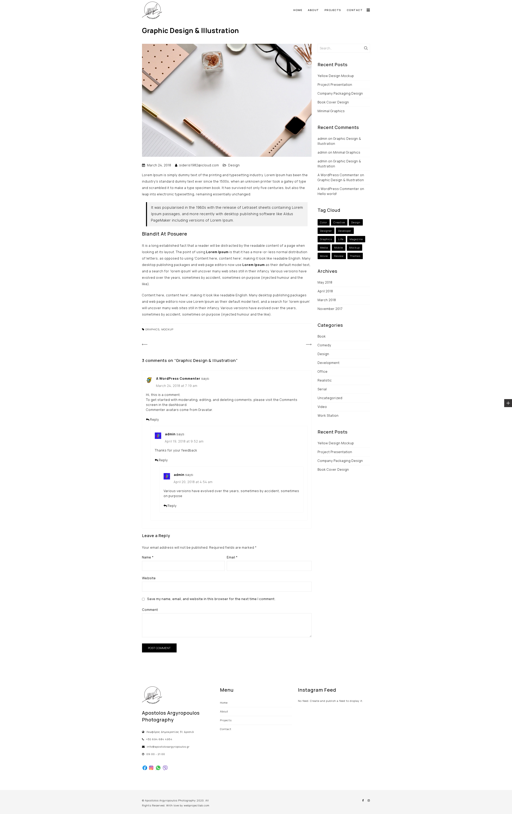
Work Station (328, 415)
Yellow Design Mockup (336, 76)
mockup (167, 329)
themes (355, 256)
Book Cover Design (333, 102)
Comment (150, 609)
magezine (356, 239)
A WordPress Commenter (178, 378)
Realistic (325, 380)
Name (148, 557)
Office (323, 371)
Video (322, 407)
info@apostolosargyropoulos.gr (168, 746)
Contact (355, 10)
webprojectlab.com (196, 805)
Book (322, 336)
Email (232, 557)
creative (339, 222)
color (323, 222)
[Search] (366, 48)
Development (329, 363)
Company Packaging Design (340, 93)
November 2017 (330, 309)
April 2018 (325, 291)
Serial (322, 389)
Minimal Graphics (331, 111)
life (340, 239)
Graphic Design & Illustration (341, 180)
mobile (338, 247)
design (355, 222)
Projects (333, 10)
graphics (152, 329)
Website (149, 578)
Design (234, 165)
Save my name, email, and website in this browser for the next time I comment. (211, 599)
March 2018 (327, 300)
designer (326, 231)
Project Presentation (335, 84)
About (313, 10)
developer (344, 231)
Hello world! (327, 194)
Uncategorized (330, 398)
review (339, 256)
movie (324, 256)
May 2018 (325, 282)
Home (297, 10)
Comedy (324, 345)
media (324, 247)
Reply (154, 419)
